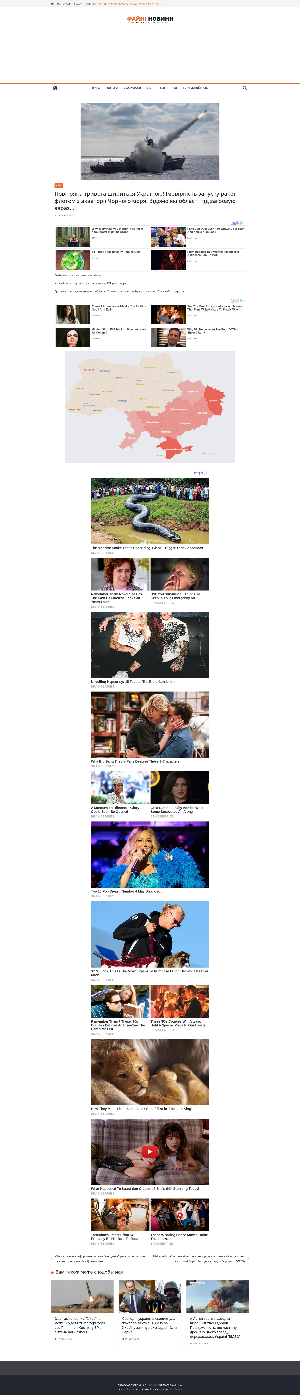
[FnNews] (55, 88)
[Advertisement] (150, 57)
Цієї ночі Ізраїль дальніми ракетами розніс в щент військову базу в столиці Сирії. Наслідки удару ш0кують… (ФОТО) (199, 1258)
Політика (111, 87)
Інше (174, 87)
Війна (96, 87)
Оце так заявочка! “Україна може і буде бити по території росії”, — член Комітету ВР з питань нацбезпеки (80, 1325)
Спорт (150, 87)
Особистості (132, 87)
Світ (162, 87)
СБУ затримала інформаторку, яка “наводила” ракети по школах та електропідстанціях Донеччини (100, 1258)
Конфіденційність (195, 87)
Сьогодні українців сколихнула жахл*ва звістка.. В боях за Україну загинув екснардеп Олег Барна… (150, 1325)
